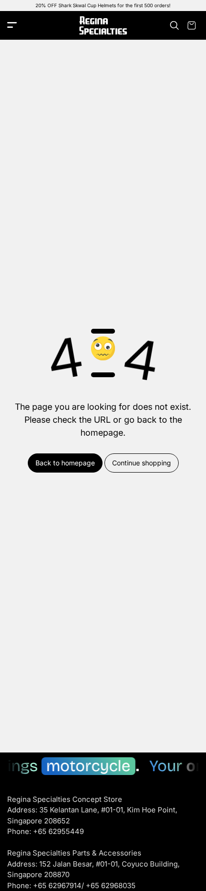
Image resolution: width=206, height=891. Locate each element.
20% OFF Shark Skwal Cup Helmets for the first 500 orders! (103, 5)
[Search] (174, 25)
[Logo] (103, 26)
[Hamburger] (12, 25)
